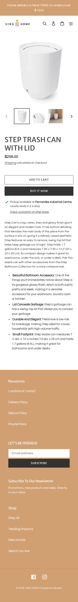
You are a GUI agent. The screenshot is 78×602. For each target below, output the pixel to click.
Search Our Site (19, 551)
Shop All (13, 518)
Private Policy (17, 424)
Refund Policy (17, 413)
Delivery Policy (18, 402)
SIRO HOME (32, 588)
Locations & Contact (22, 391)
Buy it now (39, 191)
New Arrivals (16, 540)
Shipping (10, 162)
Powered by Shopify (51, 588)
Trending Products (20, 529)
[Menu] (71, 23)
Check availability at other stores (29, 212)
